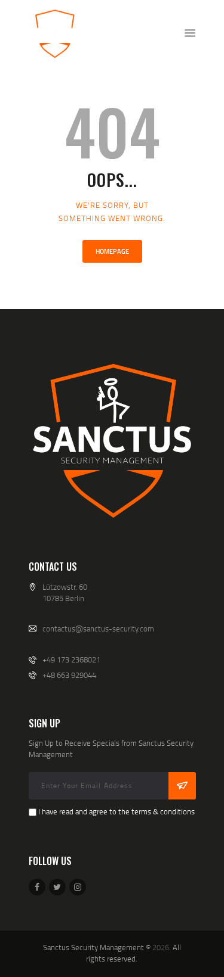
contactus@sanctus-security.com (98, 628)
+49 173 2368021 (71, 659)
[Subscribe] (182, 785)
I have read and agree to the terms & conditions (116, 811)
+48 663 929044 (69, 675)
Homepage (112, 251)
